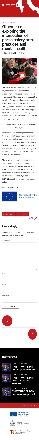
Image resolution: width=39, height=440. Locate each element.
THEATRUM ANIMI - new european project (23, 393)
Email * (5, 284)
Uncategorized (9, 23)
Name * (5, 274)
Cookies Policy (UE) (30, 405)
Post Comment (10, 306)
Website (5, 295)
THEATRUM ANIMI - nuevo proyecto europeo (23, 380)
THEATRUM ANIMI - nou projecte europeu (23, 368)
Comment (6, 241)
